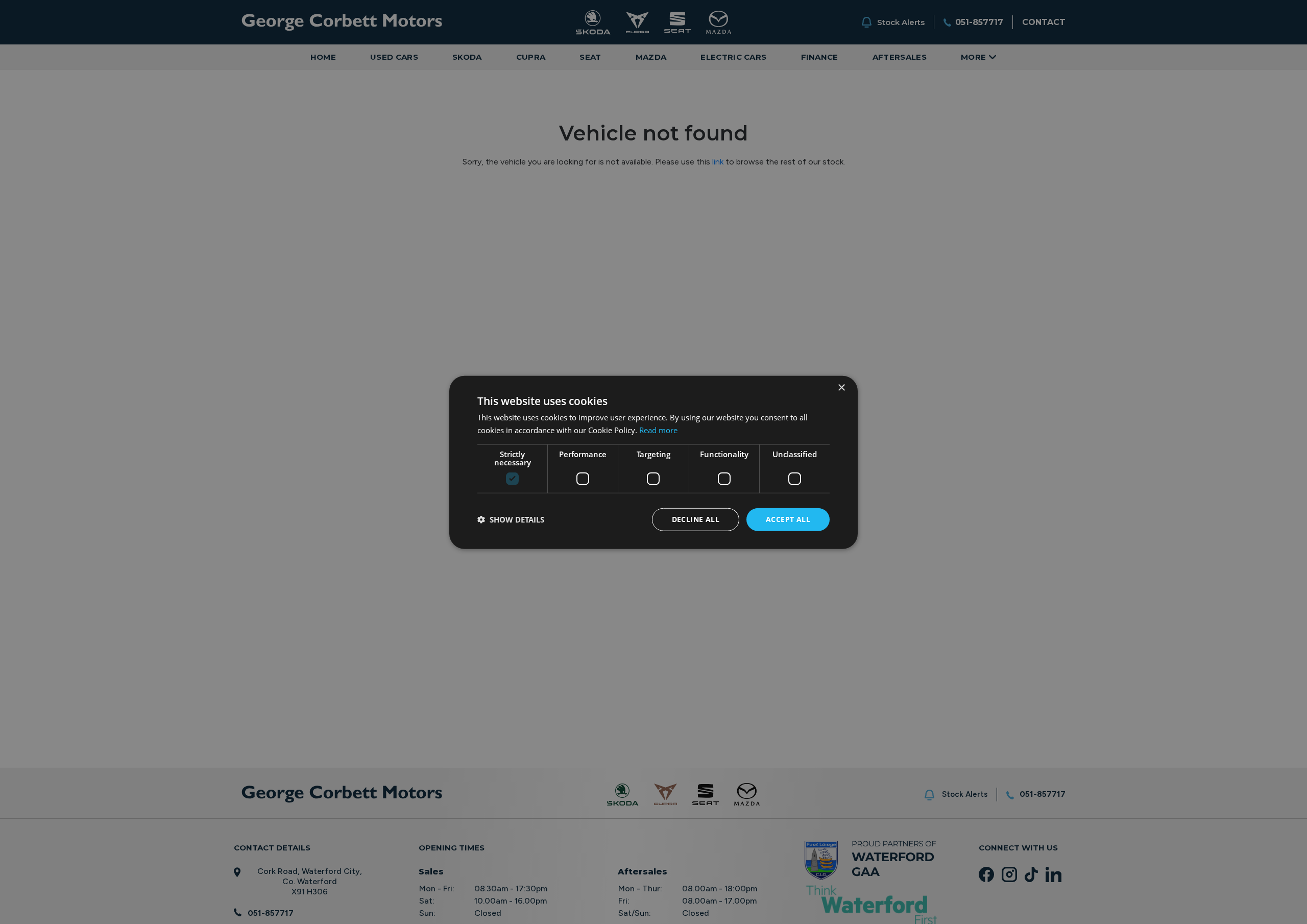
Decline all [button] (695, 519)
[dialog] (653, 462)
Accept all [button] (788, 519)
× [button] (841, 387)
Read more (658, 429)
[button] (510, 519)
